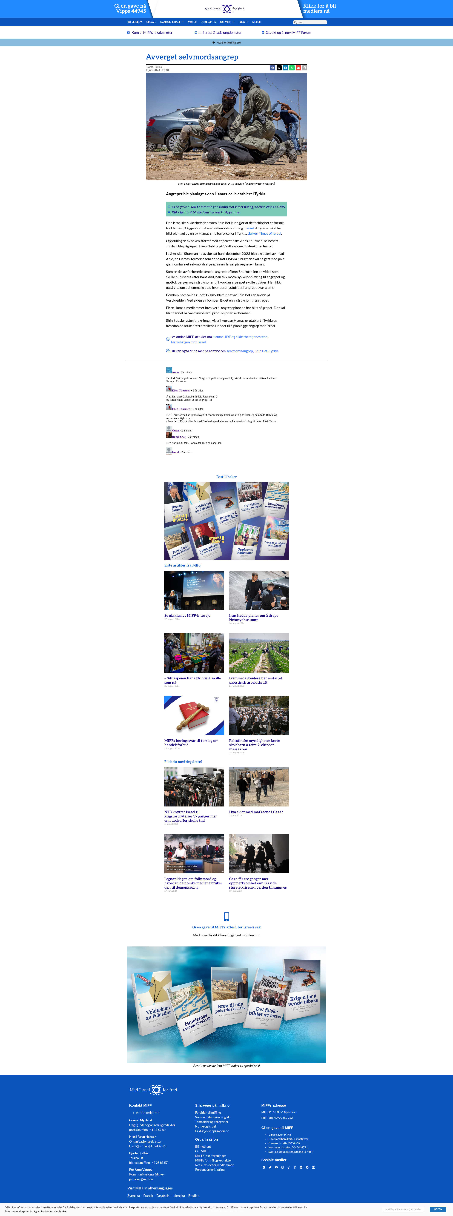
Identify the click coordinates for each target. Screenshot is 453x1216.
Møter (192, 21)
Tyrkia (274, 351)
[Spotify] (301, 1167)
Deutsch (162, 1195)
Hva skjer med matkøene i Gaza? (256, 812)
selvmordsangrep (239, 351)
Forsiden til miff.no (208, 1112)
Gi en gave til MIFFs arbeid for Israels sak (226, 927)
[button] (279, 67)
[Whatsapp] (295, 1167)
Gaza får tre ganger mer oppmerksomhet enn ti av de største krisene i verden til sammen (258, 883)
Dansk (148, 1195)
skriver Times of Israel (264, 233)
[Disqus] (226, 410)
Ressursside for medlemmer (214, 1165)
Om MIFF (201, 1151)
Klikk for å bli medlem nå (319, 8)
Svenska (133, 1195)
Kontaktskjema (147, 1113)
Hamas (218, 336)
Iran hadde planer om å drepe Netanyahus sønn (253, 618)
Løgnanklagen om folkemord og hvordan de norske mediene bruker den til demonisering (193, 883)
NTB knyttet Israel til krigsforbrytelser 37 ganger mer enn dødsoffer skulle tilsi (190, 816)
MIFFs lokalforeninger (210, 1156)
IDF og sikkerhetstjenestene (246, 336)
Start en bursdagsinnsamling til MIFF (290, 1151)
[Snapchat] (307, 1167)
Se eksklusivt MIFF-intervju (187, 616)
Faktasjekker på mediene (212, 1131)
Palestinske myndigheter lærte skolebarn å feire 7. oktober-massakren (254, 745)
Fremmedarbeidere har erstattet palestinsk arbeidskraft (255, 680)
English (193, 1195)
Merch (256, 21)
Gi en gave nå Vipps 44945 (130, 8)
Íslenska (179, 1195)
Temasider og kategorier (211, 1122)
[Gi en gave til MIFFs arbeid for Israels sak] (226, 916)
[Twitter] (270, 1167)
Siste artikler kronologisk (212, 1117)
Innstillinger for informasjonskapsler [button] (403, 1209)
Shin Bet (261, 351)
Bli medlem (134, 21)
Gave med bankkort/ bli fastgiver (288, 1138)
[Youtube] (276, 1167)
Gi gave (151, 21)
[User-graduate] (313, 1167)
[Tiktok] (288, 1167)
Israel (249, 228)
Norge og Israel (205, 1126)
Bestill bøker (226, 477)
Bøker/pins (208, 21)
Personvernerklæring (210, 1169)
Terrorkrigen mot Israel (188, 342)
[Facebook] (264, 1167)
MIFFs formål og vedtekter (213, 1160)
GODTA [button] (438, 1209)
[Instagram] (282, 1167)
